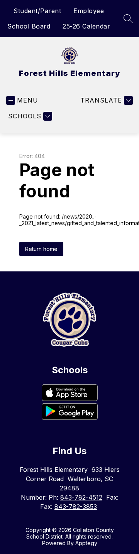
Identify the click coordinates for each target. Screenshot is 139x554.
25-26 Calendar (86, 26)
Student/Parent (37, 11)
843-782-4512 (81, 497)
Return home (41, 249)
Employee (88, 11)
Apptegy (86, 543)
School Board (28, 26)
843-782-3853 (75, 506)
